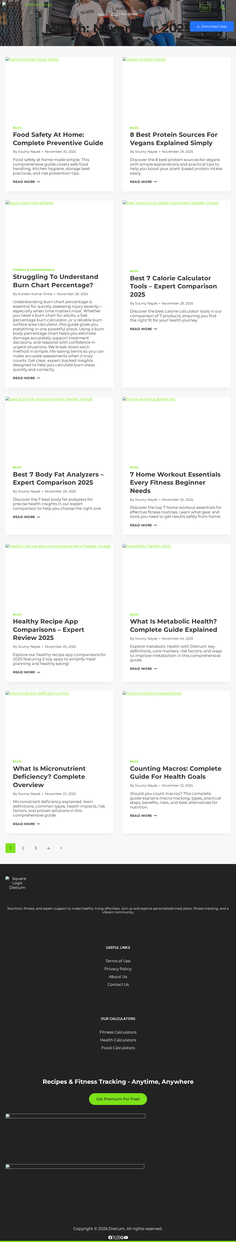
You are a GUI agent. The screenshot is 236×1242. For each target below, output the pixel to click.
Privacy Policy (118, 969)
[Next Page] (61, 848)
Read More (26, 182)
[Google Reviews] (122, 1238)
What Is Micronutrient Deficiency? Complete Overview (49, 777)
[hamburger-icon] (205, 8)
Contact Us (118, 984)
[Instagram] (118, 1238)
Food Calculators (118, 1048)
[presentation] (59, 88)
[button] (220, 8)
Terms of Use (118, 961)
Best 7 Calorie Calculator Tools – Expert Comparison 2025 (173, 286)
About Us (118, 976)
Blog (17, 127)
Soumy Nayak (29, 151)
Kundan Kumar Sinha (35, 294)
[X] (114, 1238)
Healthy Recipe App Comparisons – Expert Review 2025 (48, 630)
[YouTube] (126, 1238)
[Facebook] (110, 1238)
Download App (214, 26)
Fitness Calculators (118, 1032)
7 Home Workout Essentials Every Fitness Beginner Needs (175, 483)
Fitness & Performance (34, 270)
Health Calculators (118, 1040)
